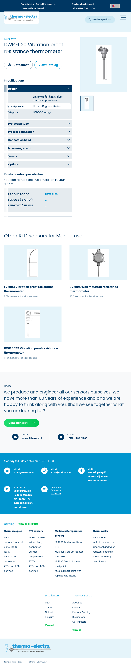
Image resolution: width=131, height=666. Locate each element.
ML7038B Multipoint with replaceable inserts (68, 573)
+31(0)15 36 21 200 (86, 8)
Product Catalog (81, 612)
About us (77, 603)
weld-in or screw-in (104, 542)
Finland (49, 612)
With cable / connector (11, 559)
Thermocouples (13, 531)
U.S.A (47, 603)
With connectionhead (13, 539)
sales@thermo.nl (87, 4)
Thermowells (100, 531)
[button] (115, 6)
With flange (99, 537)
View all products (28, 524)
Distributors (78, 617)
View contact (17, 423)
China (48, 607)
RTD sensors (36, 531)
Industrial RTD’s (37, 537)
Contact (76, 607)
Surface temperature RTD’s (36, 557)
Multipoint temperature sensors (68, 533)
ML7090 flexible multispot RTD (69, 544)
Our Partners (79, 622)
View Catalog (48, 65)
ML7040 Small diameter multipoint (68, 563)
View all (49, 625)
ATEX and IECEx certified (12, 568)
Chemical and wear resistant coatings (104, 549)
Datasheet (21, 65)
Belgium (49, 617)
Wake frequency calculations (102, 559)
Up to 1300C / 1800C (11, 549)
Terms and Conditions (13, 662)
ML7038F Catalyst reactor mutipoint (69, 554)
